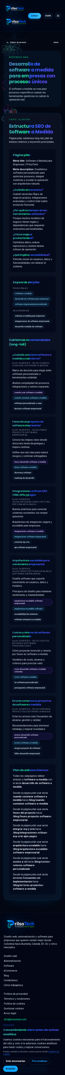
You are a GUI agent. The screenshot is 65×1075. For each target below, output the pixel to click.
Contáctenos (11, 980)
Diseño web (10, 956)
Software (9, 965)
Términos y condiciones (17, 998)
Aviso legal (10, 1013)
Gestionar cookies (14, 1008)
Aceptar (10, 1068)
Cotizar (34, 16)
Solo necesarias (15, 1061)
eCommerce (10, 970)
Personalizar (39, 1061)
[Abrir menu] (58, 16)
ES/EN (48, 16)
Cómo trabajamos (13, 985)
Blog (6, 975)
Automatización (12, 960)
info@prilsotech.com (15, 1019)
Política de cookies (14, 1003)
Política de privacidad (16, 993)
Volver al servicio (16, 42)
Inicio (56, 42)
